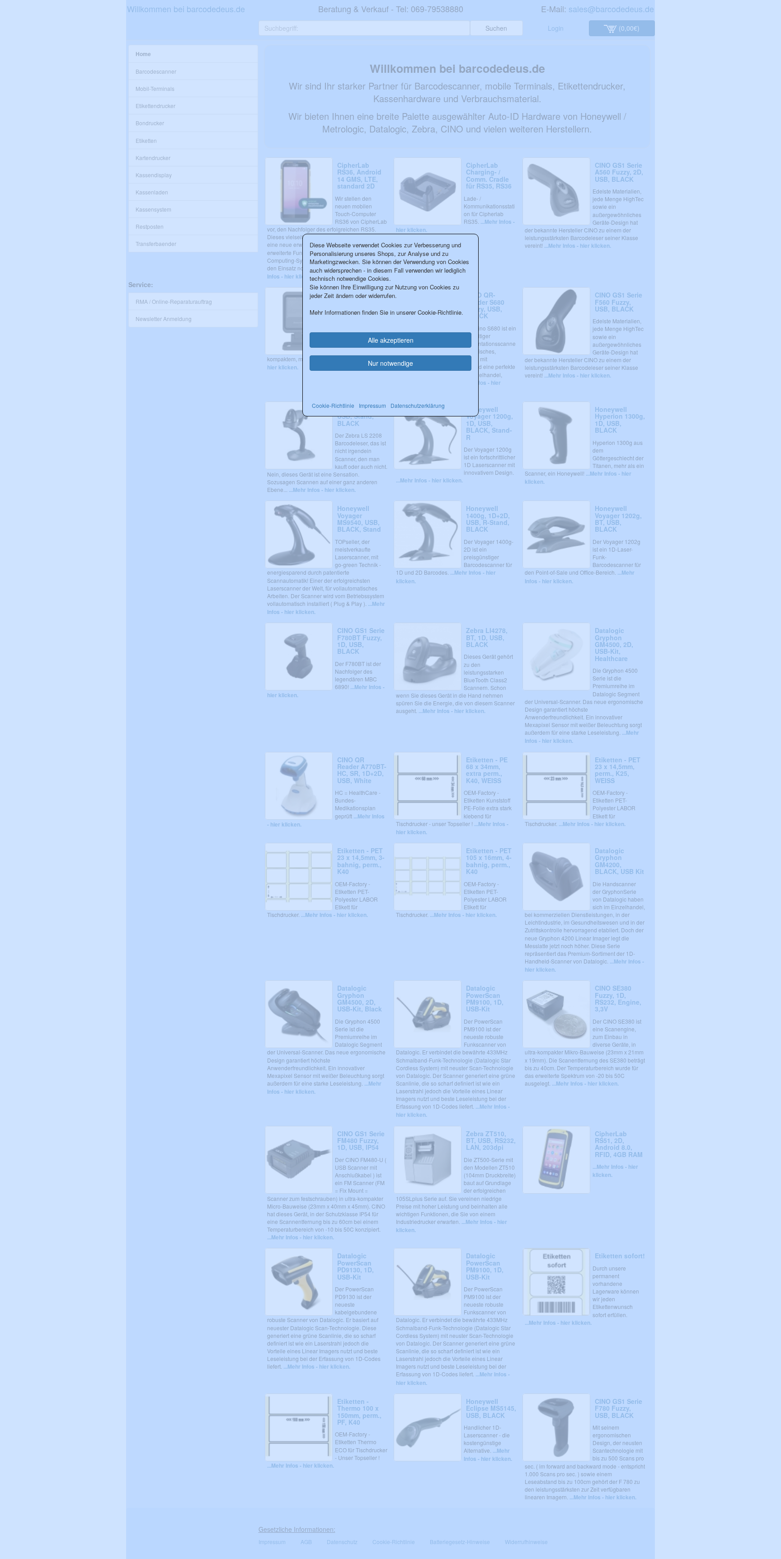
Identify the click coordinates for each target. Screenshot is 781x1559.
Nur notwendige (390, 363)
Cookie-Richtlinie (333, 405)
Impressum (372, 405)
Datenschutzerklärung (417, 405)
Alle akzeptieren (391, 340)
